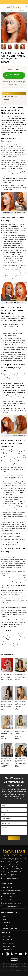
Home (2, 10)
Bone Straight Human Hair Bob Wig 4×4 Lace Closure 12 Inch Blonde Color (20, 734)
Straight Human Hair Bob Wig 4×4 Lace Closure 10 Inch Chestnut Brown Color (6, 763)
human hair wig (10, 508)
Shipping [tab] (6, 99)
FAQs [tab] (4, 103)
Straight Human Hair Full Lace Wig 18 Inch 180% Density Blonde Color (6, 734)
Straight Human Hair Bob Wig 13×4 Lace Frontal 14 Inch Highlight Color (20, 705)
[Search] (26, 6)
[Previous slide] (2, 2)
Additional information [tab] (10, 96)
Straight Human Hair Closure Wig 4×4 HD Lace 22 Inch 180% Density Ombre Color (6, 677)
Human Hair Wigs (9, 10)
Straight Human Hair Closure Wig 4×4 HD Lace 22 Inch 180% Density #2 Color (6, 705)
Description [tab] (7, 93)
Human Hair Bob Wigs (20, 10)
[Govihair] (14, 6)
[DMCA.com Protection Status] (14, 959)
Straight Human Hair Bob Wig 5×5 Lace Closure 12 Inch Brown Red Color (20, 677)
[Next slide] (26, 2)
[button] (2, 7)
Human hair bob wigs (7, 145)
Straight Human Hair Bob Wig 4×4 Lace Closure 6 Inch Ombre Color (20, 763)
